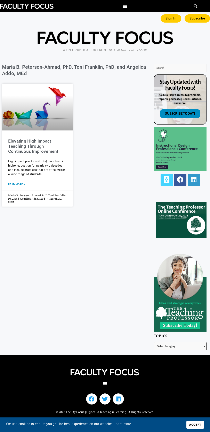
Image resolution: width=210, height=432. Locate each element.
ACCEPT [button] (195, 424)
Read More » (16, 184)
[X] (167, 180)
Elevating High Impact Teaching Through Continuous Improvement (33, 146)
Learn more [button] (122, 424)
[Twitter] (105, 399)
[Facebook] (180, 180)
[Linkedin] (118, 399)
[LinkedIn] (194, 180)
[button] (125, 6)
